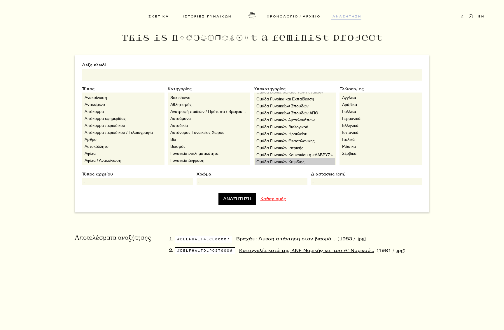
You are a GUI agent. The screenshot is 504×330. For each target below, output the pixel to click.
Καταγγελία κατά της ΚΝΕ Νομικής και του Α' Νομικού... (306, 251)
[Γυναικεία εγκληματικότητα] (209, 153)
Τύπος (88, 89)
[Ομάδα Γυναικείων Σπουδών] (295, 105)
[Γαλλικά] (381, 111)
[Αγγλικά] (381, 97)
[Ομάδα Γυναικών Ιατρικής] (295, 147)
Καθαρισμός (273, 199)
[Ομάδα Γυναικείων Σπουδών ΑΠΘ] (295, 112)
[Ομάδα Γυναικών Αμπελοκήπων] (295, 119)
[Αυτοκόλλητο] (123, 146)
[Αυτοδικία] (209, 125)
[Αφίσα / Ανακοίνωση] (123, 160)
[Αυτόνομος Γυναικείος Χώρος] (209, 132)
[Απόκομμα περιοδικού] (123, 125)
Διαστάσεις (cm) (328, 175)
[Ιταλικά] (381, 139)
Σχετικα (158, 17)
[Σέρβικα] (381, 153)
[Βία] (209, 139)
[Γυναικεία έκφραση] (209, 160)
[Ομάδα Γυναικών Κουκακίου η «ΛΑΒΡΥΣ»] (295, 154)
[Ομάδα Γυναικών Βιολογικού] (295, 126)
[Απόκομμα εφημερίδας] (123, 118)
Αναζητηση (346, 17)
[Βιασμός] (209, 146)
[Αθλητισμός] (209, 104)
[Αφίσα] (123, 153)
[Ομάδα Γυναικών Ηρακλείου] (295, 133)
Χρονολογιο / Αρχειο (294, 17)
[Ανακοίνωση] (123, 97)
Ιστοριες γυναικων (207, 17)
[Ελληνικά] (381, 125)
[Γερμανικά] (381, 118)
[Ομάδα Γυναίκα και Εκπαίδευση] (295, 98)
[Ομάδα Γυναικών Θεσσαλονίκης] (295, 140)
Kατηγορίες (180, 89)
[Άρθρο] (123, 139)
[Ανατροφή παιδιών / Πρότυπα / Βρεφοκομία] (209, 111)
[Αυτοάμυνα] (209, 118)
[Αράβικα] (381, 104)
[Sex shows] (209, 97)
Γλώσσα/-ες (352, 89)
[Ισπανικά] (381, 132)
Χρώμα (204, 175)
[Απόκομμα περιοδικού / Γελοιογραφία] (123, 132)
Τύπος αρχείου (97, 175)
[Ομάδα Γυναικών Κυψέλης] (295, 161)
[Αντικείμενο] (123, 104)
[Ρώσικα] (381, 146)
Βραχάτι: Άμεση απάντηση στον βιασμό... (285, 239)
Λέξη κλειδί (94, 65)
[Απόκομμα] (123, 111)
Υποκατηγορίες (270, 89)
